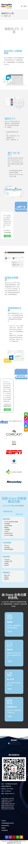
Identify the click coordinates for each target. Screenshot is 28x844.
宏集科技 (3, 828)
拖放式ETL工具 (7, 16)
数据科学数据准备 (8, 549)
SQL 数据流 (7, 547)
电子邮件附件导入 (8, 533)
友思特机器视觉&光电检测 (7, 823)
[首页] (1, 16)
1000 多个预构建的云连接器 (11, 521)
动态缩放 (6, 563)
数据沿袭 (6, 579)
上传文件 (6, 531)
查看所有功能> (19, 514)
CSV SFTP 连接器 (8, 535)
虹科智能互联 (4, 830)
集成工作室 (7, 575)
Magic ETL (6, 545)
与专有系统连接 (8, 525)
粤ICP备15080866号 (16, 843)
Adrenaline (7, 559)
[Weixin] (17, 837)
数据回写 (6, 577)
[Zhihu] (6, 837)
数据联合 (6, 527)
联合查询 (6, 565)
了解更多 (9, 631)
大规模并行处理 (8, 561)
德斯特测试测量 (5, 825)
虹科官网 (3, 820)
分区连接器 (7, 529)
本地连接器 (7, 523)
